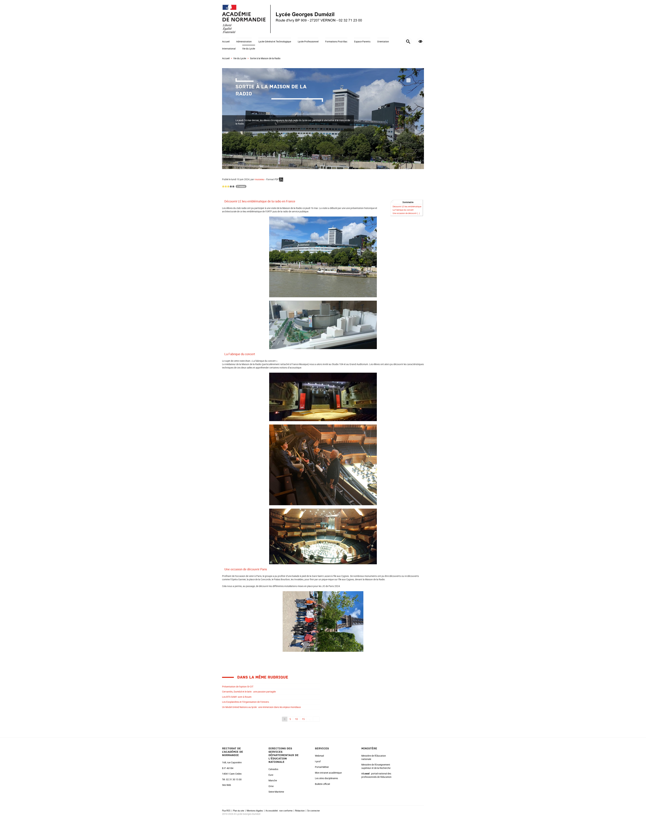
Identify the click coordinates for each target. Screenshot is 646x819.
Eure (270, 774)
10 (296, 719)
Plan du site (238, 810)
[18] (316, 719)
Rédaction (300, 810)
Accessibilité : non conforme (279, 810)
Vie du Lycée (248, 48)
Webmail (319, 755)
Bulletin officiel (322, 784)
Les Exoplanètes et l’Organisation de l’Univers (245, 701)
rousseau (259, 179)
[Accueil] (323, 19)
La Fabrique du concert (403, 210)
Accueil (225, 41)
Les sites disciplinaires (326, 778)
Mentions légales (255, 810)
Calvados (273, 769)
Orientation (383, 41)
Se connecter (313, 810)
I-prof (318, 761)
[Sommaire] (223, 201)
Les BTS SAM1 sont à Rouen (237, 696)
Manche (272, 780)
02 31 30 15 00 (234, 779)
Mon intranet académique (328, 772)
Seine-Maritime (276, 791)
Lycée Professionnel (308, 41)
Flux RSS (226, 810)
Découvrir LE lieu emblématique (407, 206)
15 (303, 719)
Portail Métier (322, 767)
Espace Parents (362, 41)
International (229, 48)
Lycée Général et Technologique (274, 41)
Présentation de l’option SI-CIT (237, 686)
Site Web (226, 785)
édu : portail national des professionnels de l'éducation (376, 775)
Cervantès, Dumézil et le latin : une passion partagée (249, 691)
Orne (271, 786)
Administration (244, 41)
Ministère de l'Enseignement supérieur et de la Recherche (375, 766)
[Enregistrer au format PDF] (281, 179)
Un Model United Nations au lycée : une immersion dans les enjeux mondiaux (261, 707)
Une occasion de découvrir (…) (406, 213)
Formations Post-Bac (336, 41)
